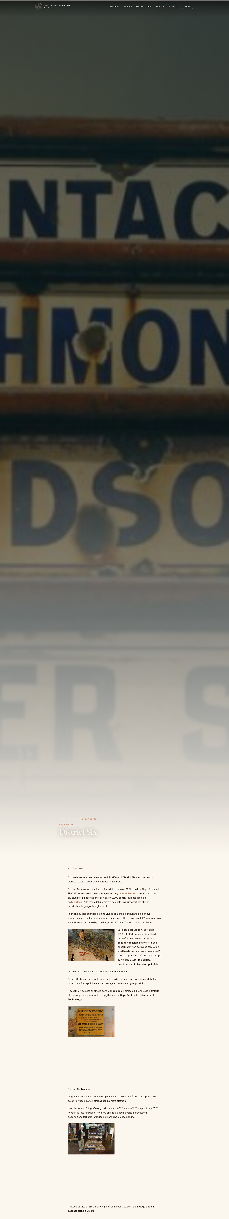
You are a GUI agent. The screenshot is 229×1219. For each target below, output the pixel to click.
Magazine (159, 6)
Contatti (187, 6)
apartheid (77, 902)
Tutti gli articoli (77, 868)
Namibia (139, 6)
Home (62, 819)
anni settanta (127, 893)
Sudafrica (127, 6)
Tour (149, 6)
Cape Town (114, 6)
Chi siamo (172, 6)
